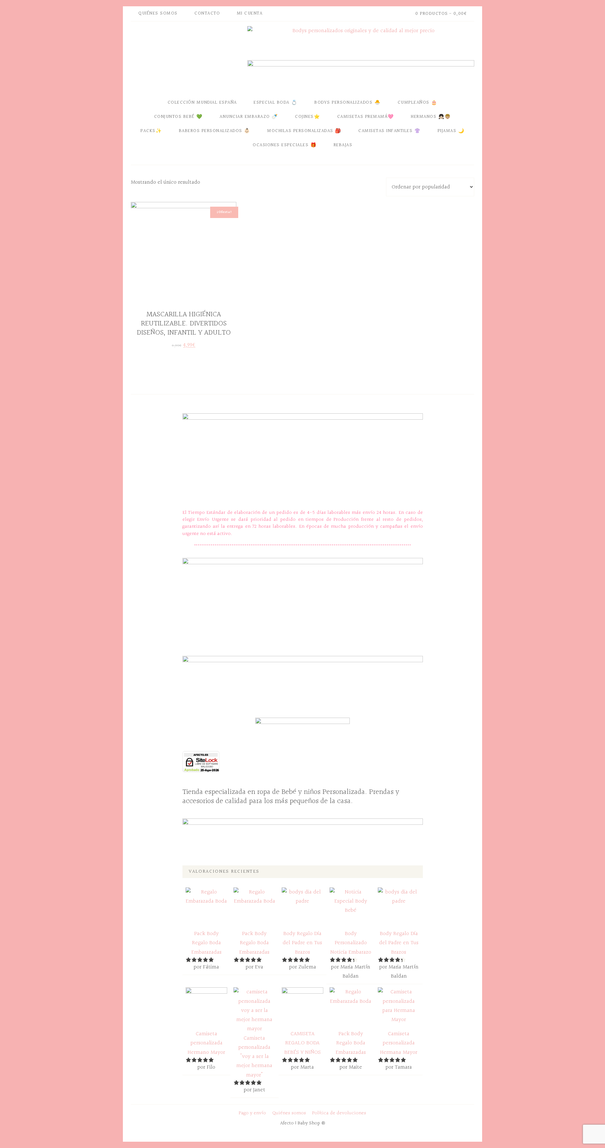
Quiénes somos (289, 1113)
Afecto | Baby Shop (187, 57)
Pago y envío (252, 1113)
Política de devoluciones (339, 1113)
